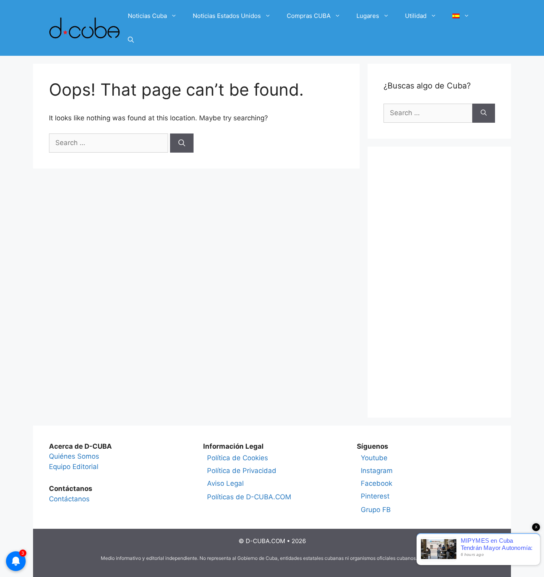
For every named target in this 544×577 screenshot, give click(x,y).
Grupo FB (376, 509)
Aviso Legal (225, 483)
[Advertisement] (439, 282)
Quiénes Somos (74, 456)
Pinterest (375, 496)
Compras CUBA (309, 16)
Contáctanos (69, 499)
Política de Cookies (237, 457)
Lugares (367, 16)
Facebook (376, 483)
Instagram (377, 470)
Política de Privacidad (241, 470)
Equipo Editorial (73, 467)
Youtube (374, 457)
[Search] (182, 143)
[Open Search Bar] (131, 40)
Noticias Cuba (147, 16)
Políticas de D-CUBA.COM (249, 497)
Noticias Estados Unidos (227, 16)
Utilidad (416, 16)
